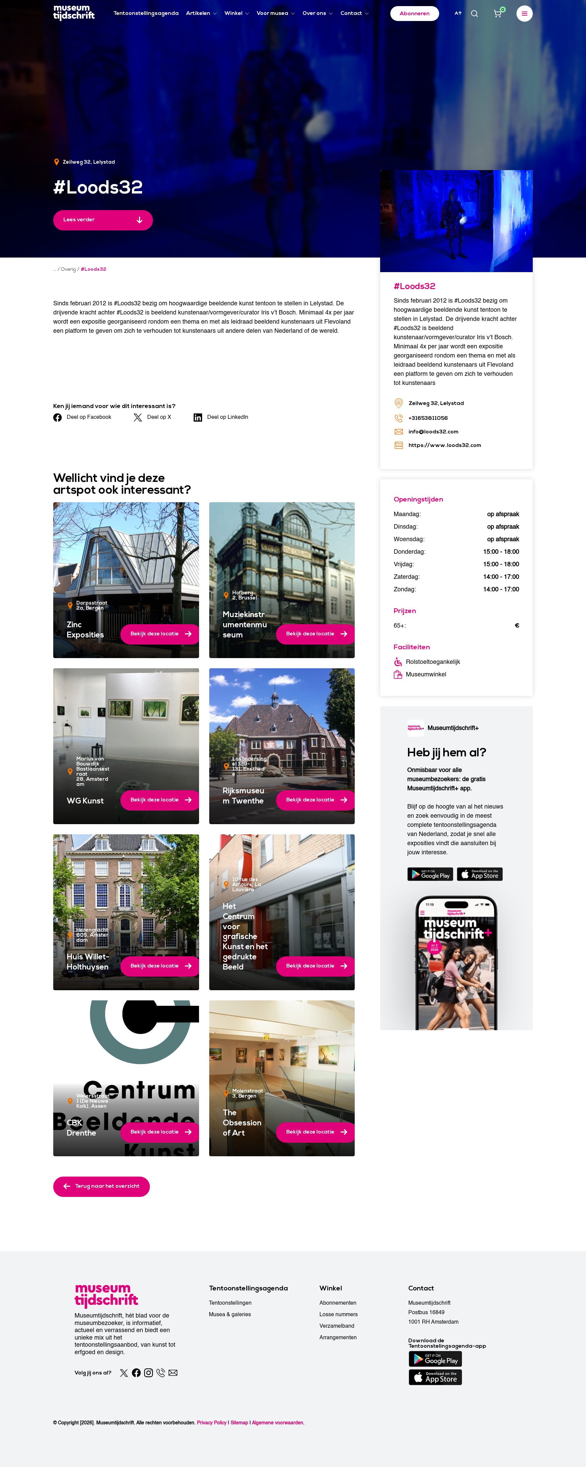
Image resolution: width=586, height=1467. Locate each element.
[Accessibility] (458, 13)
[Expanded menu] (524, 13)
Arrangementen (338, 1337)
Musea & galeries (230, 1314)
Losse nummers (338, 1314)
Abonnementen (337, 1303)
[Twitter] (124, 1372)
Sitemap (239, 1423)
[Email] (173, 1372)
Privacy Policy (212, 1423)
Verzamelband (336, 1326)
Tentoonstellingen (230, 1303)
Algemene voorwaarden (277, 1423)
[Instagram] (148, 1372)
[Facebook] (136, 1372)
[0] (497, 13)
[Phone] (160, 1372)
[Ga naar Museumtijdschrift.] (54, 269)
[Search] (474, 13)
